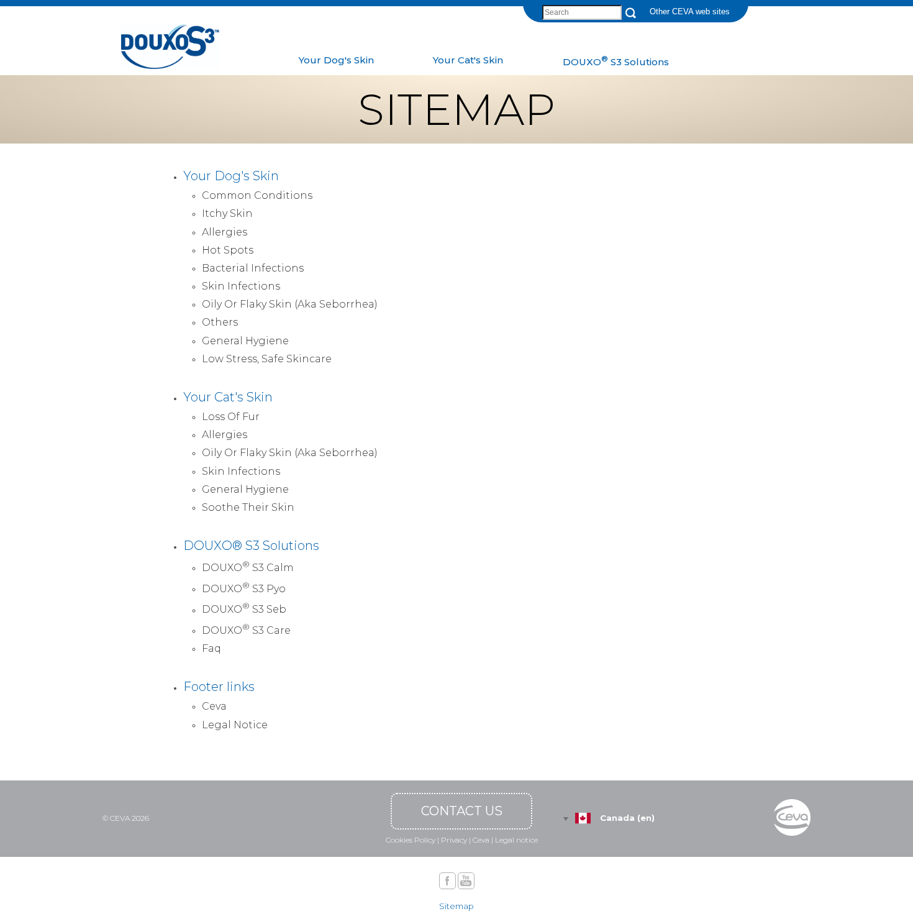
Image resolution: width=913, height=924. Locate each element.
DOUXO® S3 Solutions (251, 545)
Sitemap (456, 906)
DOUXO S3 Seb (244, 608)
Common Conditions (257, 195)
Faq (211, 648)
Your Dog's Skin (231, 175)
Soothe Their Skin (248, 507)
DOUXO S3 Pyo (244, 587)
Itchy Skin (227, 213)
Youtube (466, 880)
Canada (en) (627, 818)
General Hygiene (245, 341)
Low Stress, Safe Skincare (267, 359)
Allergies (224, 232)
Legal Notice (235, 725)
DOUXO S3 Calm (248, 566)
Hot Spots (227, 250)
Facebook (447, 880)
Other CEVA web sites (690, 11)
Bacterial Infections (253, 268)
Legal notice (516, 839)
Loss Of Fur (231, 417)
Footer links (219, 686)
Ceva (214, 706)
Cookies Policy (410, 839)
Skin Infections (241, 286)
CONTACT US (461, 810)
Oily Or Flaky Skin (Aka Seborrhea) (290, 304)
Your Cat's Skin (228, 397)
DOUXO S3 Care (246, 629)
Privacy (454, 839)
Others (220, 322)
